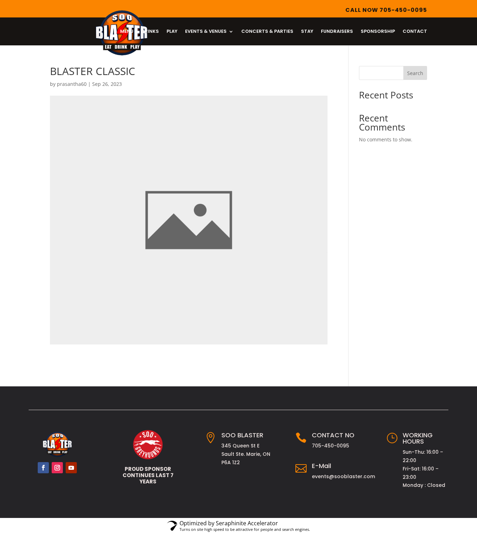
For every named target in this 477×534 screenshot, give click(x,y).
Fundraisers (337, 32)
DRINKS (150, 32)
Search (415, 73)
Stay (307, 32)
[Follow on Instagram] (57, 467)
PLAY (172, 32)
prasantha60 (72, 84)
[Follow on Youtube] (71, 467)
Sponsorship (378, 32)
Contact (415, 32)
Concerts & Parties (267, 32)
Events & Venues (206, 32)
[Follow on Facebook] (43, 467)
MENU (126, 32)
